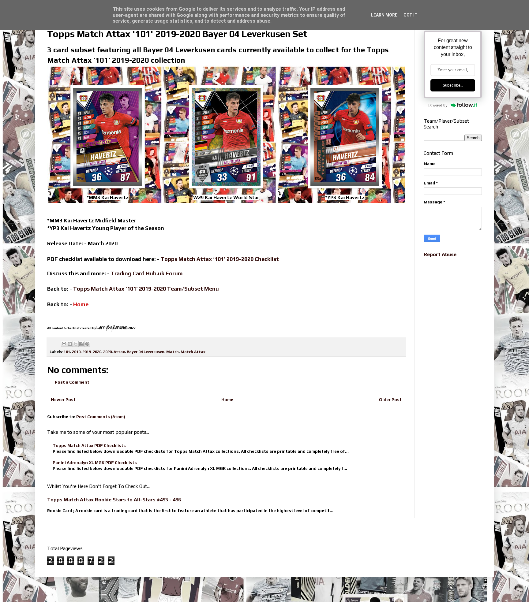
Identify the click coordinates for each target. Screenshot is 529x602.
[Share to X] (76, 344)
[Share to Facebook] (81, 344)
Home (227, 399)
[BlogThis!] (70, 344)
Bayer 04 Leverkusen (145, 351)
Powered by (438, 105)
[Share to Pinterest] (87, 344)
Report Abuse (440, 254)
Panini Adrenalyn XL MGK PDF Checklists (95, 462)
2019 (76, 351)
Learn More (384, 15)
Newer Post (63, 399)
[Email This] (64, 344)
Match (172, 351)
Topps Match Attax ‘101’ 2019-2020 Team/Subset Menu (146, 288)
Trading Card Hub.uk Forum (147, 273)
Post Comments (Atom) (100, 416)
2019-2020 (91, 351)
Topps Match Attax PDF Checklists (89, 445)
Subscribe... (453, 85)
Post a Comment (72, 382)
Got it (410, 15)
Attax (119, 351)
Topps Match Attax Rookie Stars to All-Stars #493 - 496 (114, 500)
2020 (107, 351)
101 (67, 351)
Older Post (390, 399)
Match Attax (193, 351)
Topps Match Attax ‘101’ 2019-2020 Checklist (220, 259)
